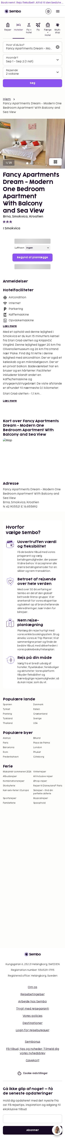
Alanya (6, 738)
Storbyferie (9, 785)
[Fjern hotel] (57, 47)
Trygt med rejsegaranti (32, 1008)
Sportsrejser (9, 798)
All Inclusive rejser (43, 776)
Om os (32, 987)
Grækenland (40, 714)
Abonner (32, 1130)
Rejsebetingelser (32, 994)
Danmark (38, 704)
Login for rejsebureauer (32, 1030)
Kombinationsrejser (13, 781)
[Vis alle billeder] (55, 162)
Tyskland (7, 718)
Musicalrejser (40, 798)
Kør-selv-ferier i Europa (16, 790)
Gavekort (32, 1060)
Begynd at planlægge (32, 257)
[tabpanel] (32, 64)
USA (35, 723)
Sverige (37, 718)
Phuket (37, 752)
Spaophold (39, 803)
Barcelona (8, 747)
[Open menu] (58, 11)
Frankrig (7, 714)
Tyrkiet (6, 709)
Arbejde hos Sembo (32, 1001)
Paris (5, 742)
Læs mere (10, 326)
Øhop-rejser (40, 781)
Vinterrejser (39, 771)
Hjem (7, 99)
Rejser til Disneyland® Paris (47, 785)
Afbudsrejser (10, 776)
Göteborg (38, 756)
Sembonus (32, 1042)
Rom (5, 752)
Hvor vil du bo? (15, 45)
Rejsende (12, 70)
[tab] (8, 30)
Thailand (7, 723)
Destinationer (32, 1023)
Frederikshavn (11, 756)
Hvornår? (12, 57)
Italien (36, 709)
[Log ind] (48, 11)
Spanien (7, 704)
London (37, 747)
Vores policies (32, 1016)
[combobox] (29, 48)
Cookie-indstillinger (35, 1073)
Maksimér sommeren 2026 (17, 771)
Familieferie (9, 803)
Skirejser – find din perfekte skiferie (43, 792)
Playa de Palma (41, 742)
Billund (36, 738)
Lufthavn (19, 248)
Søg (32, 83)
